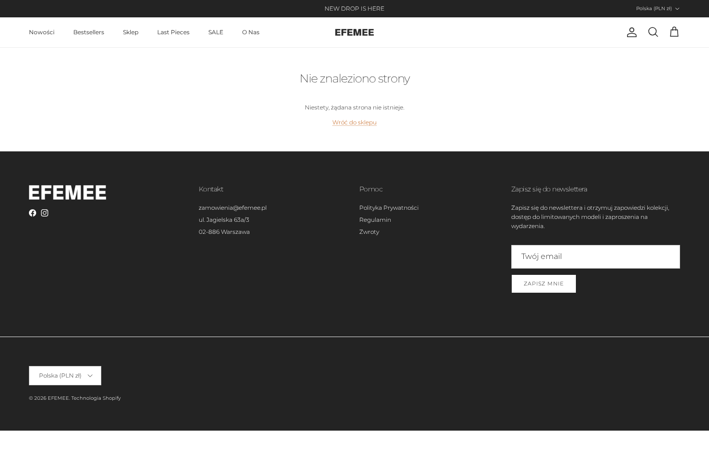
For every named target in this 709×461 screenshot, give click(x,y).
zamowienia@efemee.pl (233, 207)
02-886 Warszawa (224, 231)
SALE (215, 32)
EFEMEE (58, 398)
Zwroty (369, 231)
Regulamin (375, 219)
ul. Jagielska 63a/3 (224, 219)
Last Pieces (173, 32)
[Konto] (630, 32)
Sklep (130, 32)
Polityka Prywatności (389, 207)
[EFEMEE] (354, 32)
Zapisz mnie (544, 283)
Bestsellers (88, 32)
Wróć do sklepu (354, 122)
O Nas (250, 32)
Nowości (42, 32)
